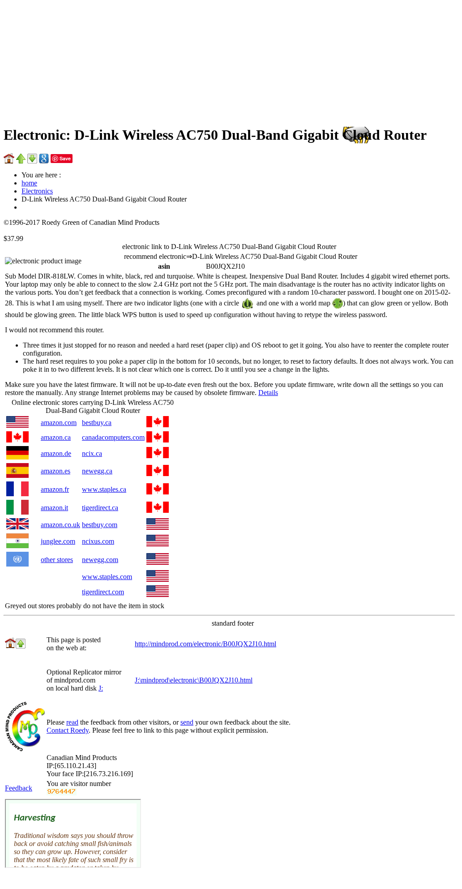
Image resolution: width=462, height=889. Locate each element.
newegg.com (100, 559)
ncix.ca (92, 453)
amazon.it (54, 507)
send (186, 722)
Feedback (18, 788)
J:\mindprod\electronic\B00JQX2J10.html (193, 680)
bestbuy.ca (96, 422)
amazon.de (56, 453)
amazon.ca (56, 437)
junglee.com (58, 541)
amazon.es (55, 471)
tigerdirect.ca (100, 507)
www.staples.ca (104, 489)
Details (268, 392)
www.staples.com (107, 576)
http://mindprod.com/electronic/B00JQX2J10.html (205, 644)
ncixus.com (98, 541)
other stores (57, 559)
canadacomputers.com (113, 437)
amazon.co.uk (60, 524)
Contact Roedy (68, 730)
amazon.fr (55, 489)
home (29, 183)
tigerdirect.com (103, 592)
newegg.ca (97, 471)
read (72, 722)
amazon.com (59, 422)
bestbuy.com (99, 524)
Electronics (37, 191)
